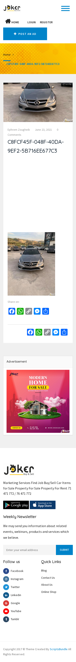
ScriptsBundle (59, 649)
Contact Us (48, 578)
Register (46, 22)
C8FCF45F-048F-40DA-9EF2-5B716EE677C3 (32, 64)
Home (15, 22)
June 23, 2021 (43, 130)
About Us (47, 585)
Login (31, 22)
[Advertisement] (38, 194)
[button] (23, 22)
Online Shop (48, 592)
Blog (44, 570)
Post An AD (27, 34)
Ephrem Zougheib (19, 130)
